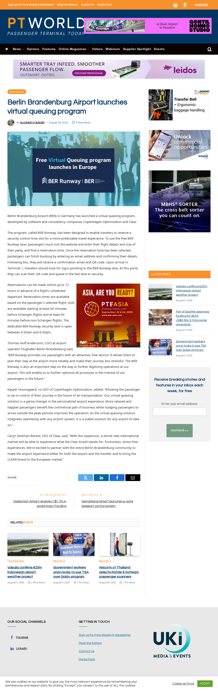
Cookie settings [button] (183, 683)
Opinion (33, 49)
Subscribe (201, 5)
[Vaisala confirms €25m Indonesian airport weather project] (28, 544)
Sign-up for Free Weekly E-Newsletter (31, 4)
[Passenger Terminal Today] (49, 26)
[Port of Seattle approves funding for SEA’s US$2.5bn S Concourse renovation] (160, 317)
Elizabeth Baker (32, 122)
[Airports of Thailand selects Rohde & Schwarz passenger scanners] (119, 544)
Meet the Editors (67, 4)
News (17, 49)
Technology (16, 92)
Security (59, 561)
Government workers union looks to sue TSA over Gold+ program (71, 572)
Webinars (113, 49)
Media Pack (105, 4)
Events (159, 49)
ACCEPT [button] (205, 683)
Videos (97, 49)
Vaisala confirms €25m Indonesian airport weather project (24, 572)
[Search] (209, 49)
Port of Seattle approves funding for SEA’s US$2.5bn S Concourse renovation (192, 318)
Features (49, 49)
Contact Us (87, 4)
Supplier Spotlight (137, 49)
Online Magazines (72, 49)
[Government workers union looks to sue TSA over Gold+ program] (73, 544)
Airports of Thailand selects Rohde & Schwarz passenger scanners (119, 572)
